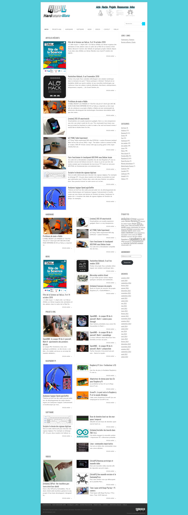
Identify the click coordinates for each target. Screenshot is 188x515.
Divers (123, 135)
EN (138, 223)
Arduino (123, 130)
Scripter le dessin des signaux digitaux (82, 172)
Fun (122, 138)
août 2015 (124, 298)
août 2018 (124, 280)
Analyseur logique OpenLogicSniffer (81, 187)
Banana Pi (124, 133)
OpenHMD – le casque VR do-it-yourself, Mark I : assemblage (101, 333)
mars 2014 (124, 339)
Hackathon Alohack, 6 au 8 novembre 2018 (83, 76)
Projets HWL (51, 311)
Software (80, 29)
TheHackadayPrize (137, 241)
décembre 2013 (126, 344)
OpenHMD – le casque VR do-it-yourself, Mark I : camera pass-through (101, 319)
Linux (122, 148)
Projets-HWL (56, 29)
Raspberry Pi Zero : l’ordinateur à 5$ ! (103, 366)
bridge (129, 223)
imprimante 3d (135, 227)
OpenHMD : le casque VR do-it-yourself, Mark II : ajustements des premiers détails (57, 341)
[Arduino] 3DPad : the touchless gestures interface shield (56, 485)
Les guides (124, 143)
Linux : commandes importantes (101, 443)
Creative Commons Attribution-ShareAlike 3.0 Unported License (75, 509)
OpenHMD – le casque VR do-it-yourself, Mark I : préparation (101, 347)
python (140, 236)
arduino (125, 218)
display (134, 223)
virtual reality (125, 245)
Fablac (116, 29)
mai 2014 (124, 334)
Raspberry (125, 239)
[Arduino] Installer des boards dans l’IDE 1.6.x (102, 431)
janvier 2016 (125, 288)
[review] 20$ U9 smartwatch (78, 118)
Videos (97, 29)
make (142, 229)
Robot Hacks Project (127, 166)
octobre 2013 (125, 349)
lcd (127, 229)
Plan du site (47, 505)
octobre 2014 (125, 321)
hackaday (128, 227)
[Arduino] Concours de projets (101, 286)
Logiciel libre (136, 229)
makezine (124, 231)
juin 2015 (124, 303)
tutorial (126, 243)
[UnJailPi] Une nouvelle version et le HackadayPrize (103, 475)
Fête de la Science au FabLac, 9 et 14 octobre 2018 (87, 42)
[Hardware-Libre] (56, 17)
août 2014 (124, 326)
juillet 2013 (124, 357)
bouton (125, 223)
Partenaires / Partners (127, 40)
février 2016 (124, 285)
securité (127, 241)
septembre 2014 (126, 324)
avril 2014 (124, 336)
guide (123, 227)
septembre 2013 (126, 352)
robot (123, 241)
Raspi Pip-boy (125, 161)
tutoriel (133, 243)
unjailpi (140, 243)
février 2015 (124, 314)
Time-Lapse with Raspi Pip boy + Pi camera (102, 489)
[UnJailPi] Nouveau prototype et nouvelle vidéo (101, 462)
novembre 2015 (126, 293)
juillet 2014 (124, 329)
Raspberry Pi (51, 360)
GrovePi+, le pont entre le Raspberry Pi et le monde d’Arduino (103, 393)
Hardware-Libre (51, 512)
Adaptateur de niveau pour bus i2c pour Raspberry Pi (102, 380)
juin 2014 (124, 331)
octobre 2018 (125, 278)
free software (134, 225)
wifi (130, 245)
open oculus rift (132, 234)
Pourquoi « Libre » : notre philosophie (79, 505)
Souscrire (127, 262)
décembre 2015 (126, 291)
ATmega (133, 219)
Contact (107, 29)
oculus (138, 230)
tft (130, 241)
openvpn (129, 236)
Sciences (124, 169)
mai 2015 (124, 306)
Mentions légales (115, 505)
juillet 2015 (124, 301)
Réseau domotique (127, 163)
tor (122, 243)
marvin (130, 230)
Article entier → (111, 56)
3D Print (123, 128)
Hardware (69, 29)
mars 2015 (124, 311)
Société (123, 171)
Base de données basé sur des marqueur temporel (102, 418)
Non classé (124, 153)
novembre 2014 (126, 319)
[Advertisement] (130, 84)
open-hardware (127, 232)
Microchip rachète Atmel (99, 275)
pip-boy (135, 236)
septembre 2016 (126, 283)
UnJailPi (123, 176)
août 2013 (124, 354)
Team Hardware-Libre (59, 505)
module (134, 230)
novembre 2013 (126, 347)
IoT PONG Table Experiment (78, 137)
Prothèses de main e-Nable (77, 101)
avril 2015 (124, 308)
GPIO (142, 225)
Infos (46, 29)
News (89, 29)
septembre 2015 (126, 296)
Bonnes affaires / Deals (128, 42)
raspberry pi (137, 239)
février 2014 (124, 341)
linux (131, 229)
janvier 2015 (125, 316)
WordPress (142, 513)
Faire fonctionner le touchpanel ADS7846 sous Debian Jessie (90, 157)
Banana (127, 221)
